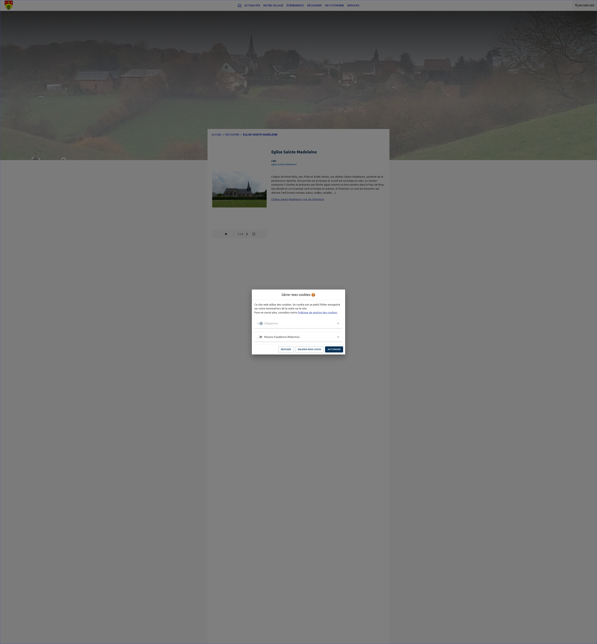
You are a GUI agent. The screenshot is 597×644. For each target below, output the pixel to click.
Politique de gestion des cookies (317, 312)
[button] (298, 323)
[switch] (258, 337)
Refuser (286, 349)
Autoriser (334, 349)
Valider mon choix (309, 349)
